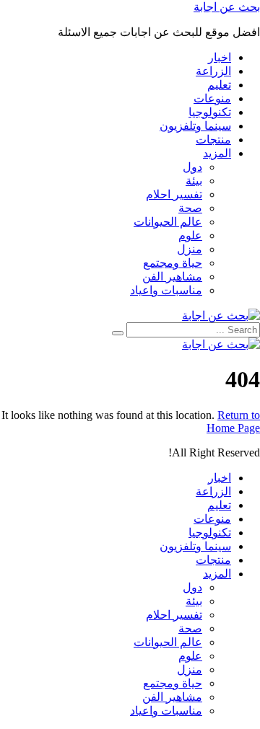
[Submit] (118, 333)
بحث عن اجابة (227, 7)
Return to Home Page (233, 421)
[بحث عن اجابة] (221, 315)
